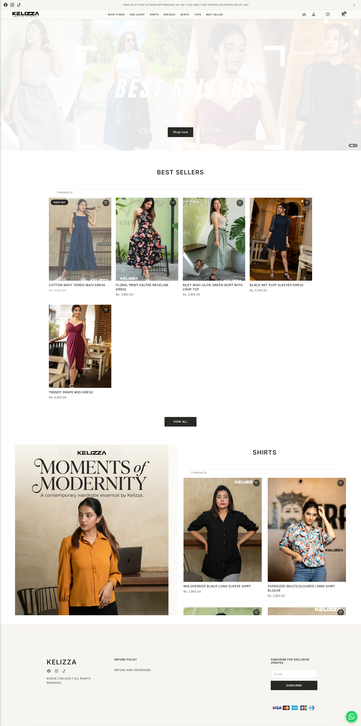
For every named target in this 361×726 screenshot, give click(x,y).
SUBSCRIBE (294, 685)
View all (180, 421)
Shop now (180, 132)
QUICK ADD (80, 272)
